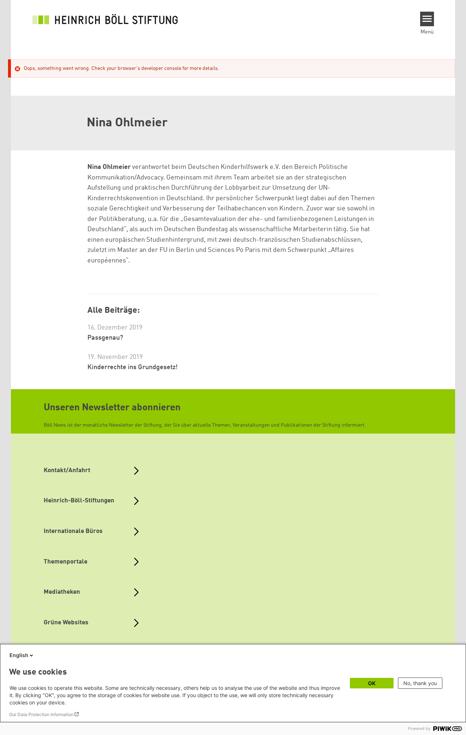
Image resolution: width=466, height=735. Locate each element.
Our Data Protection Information (41, 714)
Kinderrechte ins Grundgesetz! (132, 367)
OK (371, 683)
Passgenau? (105, 338)
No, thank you (420, 683)
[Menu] (427, 19)
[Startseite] (105, 19)
